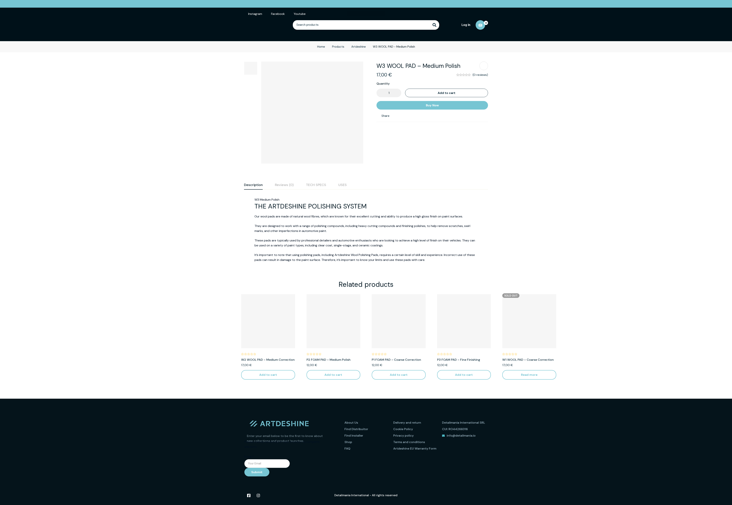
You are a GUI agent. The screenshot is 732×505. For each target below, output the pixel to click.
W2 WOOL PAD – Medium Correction (268, 360)
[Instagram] (258, 495)
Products (338, 47)
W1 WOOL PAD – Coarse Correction (528, 360)
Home (321, 47)
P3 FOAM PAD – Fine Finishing (458, 360)
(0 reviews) (480, 75)
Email (249, 457)
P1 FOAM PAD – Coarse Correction (396, 360)
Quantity (383, 84)
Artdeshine (358, 47)
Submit (256, 472)
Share (385, 116)
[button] (268, 375)
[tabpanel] (366, 229)
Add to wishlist (483, 66)
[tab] (253, 185)
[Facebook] (249, 495)
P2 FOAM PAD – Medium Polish (329, 360)
